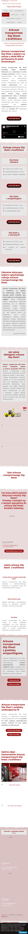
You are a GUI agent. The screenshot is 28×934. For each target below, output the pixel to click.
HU (16, 3)
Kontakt (19, 22)
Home (5, 10)
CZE (6, 3)
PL (10, 3)
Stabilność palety (11, 22)
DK (18, 3)
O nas (11, 10)
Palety (22, 14)
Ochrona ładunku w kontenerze (13, 18)
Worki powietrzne (19, 10)
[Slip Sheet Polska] (14, 6)
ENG (3, 3)
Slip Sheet (5, 14)
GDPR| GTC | (4, 916)
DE (12, 3)
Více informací (18, 931)
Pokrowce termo (14, 14)
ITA (20, 3)
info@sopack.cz (5, 0)
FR (14, 3)
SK (8, 3)
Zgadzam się (23, 932)
